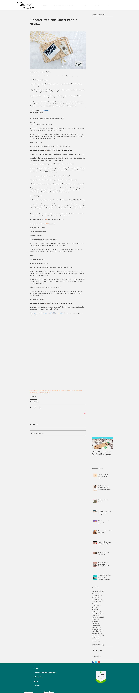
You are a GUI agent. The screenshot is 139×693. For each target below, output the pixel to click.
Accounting (33, 396)
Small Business (34, 401)
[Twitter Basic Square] (96, 662)
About (36, 681)
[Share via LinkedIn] (40, 407)
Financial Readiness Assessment (38, 673)
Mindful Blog (38, 677)
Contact (36, 686)
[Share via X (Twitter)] (35, 407)
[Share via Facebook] (30, 407)
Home (36, 668)
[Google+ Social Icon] (99, 662)
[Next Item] (110, 443)
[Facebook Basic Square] (93, 662)
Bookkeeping (34, 399)
